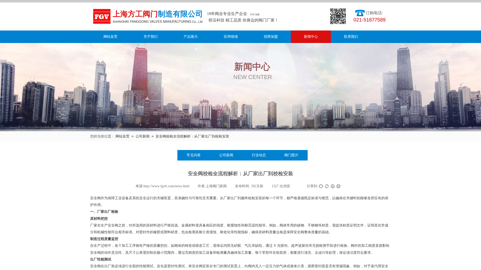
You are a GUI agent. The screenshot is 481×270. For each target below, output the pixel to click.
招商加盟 (271, 36)
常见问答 (194, 155)
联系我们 (351, 36)
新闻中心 (311, 36)
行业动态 (259, 155)
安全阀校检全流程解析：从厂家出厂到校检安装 (192, 136)
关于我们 (151, 36)
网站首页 (110, 36)
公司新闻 (143, 136)
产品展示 (191, 36)
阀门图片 (291, 155)
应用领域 (231, 36)
